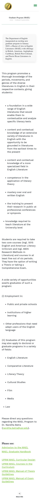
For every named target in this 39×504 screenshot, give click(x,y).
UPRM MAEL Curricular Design (18, 459)
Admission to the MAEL (15, 447)
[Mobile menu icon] (35, 5)
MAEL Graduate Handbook (16, 451)
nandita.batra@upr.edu (15, 428)
